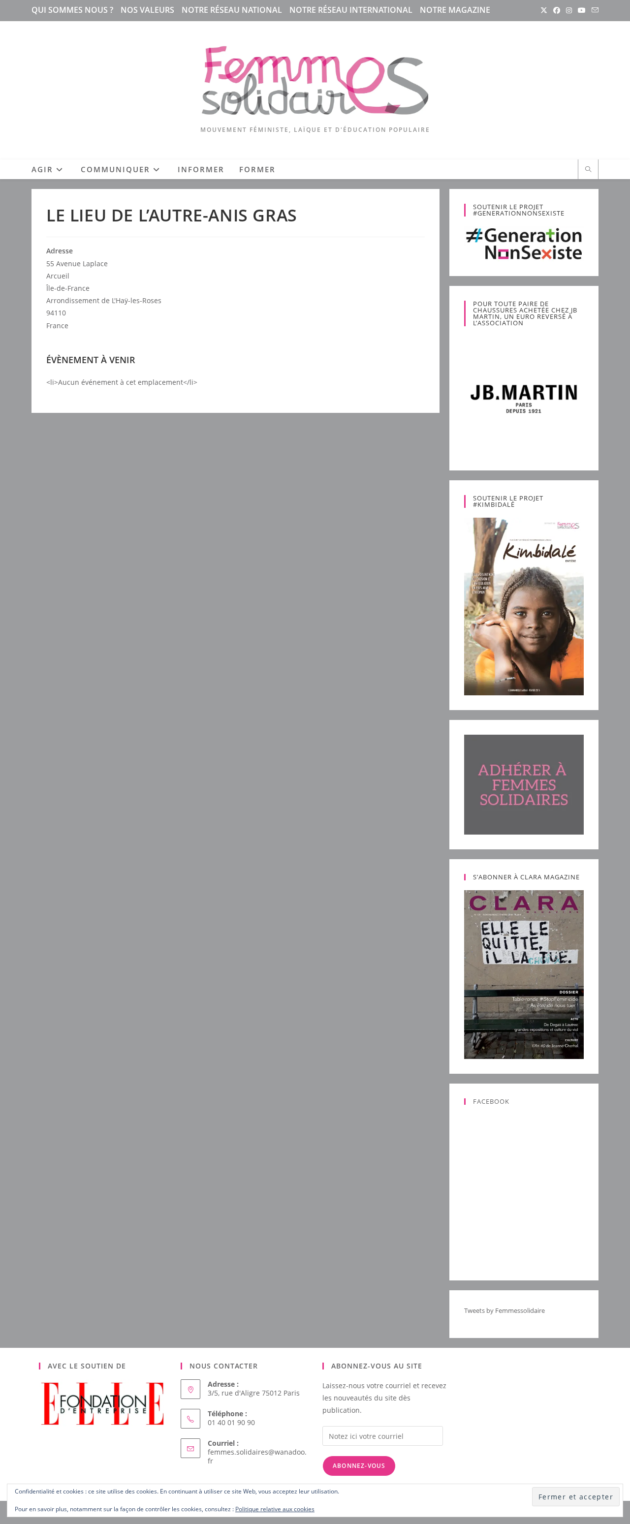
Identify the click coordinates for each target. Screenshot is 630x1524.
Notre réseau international (350, 9)
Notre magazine (455, 9)
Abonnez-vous (359, 1466)
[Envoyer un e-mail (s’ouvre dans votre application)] (593, 10)
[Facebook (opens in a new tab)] (556, 10)
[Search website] (588, 169)
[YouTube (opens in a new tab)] (582, 10)
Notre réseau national (232, 9)
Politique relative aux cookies (275, 1509)
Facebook (491, 1101)
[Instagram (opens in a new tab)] (569, 10)
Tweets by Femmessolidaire (504, 1310)
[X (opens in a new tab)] (543, 10)
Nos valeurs (147, 9)
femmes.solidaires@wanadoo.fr (257, 1456)
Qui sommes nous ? (72, 9)
